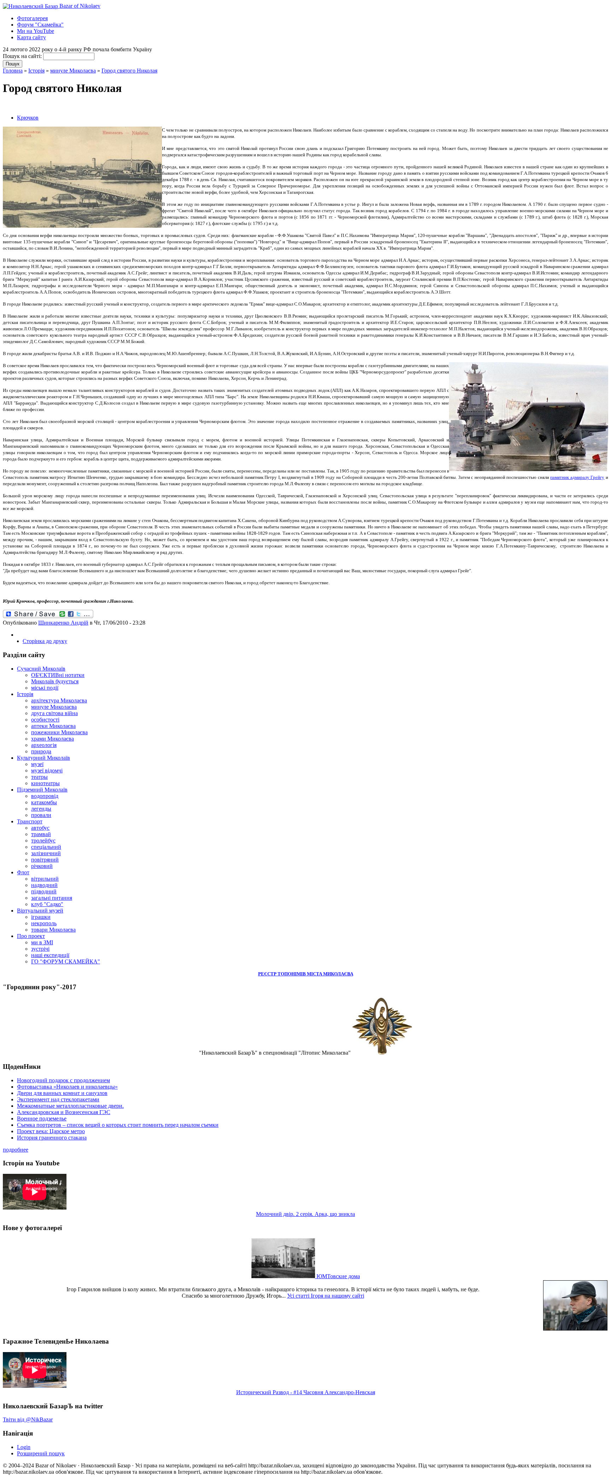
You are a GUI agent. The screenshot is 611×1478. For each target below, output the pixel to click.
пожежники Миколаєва (59, 732)
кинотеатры (45, 783)
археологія (44, 745)
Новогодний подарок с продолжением (63, 1080)
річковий (42, 866)
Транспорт (29, 821)
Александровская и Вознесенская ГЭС (63, 1112)
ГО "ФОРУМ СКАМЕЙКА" (65, 961)
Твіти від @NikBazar (28, 1419)
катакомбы (44, 802)
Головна (13, 71)
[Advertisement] (85, 105)
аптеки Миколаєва (53, 726)
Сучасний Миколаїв (41, 669)
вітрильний (45, 879)
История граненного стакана (52, 1138)
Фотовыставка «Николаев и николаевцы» (67, 1087)
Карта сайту (31, 37)
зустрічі (40, 949)
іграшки (41, 917)
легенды (41, 809)
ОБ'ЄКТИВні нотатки (58, 675)
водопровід (44, 796)
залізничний (46, 853)
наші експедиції (50, 955)
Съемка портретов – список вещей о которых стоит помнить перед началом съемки (118, 1125)
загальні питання (51, 898)
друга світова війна (54, 713)
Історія (36, 71)
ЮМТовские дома (337, 1276)
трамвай (41, 834)
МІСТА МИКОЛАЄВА (330, 973)
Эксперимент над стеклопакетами (58, 1099)
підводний (44, 891)
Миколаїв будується (54, 681)
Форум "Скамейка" (40, 25)
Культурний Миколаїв (43, 758)
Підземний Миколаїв (42, 790)
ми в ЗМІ (42, 942)
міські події (44, 688)
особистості (45, 720)
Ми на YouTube (35, 31)
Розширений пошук (41, 1453)
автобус (40, 828)
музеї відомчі (47, 770)
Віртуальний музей (40, 911)
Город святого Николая (129, 71)
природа (41, 751)
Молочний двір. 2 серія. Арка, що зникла (305, 1214)
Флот (23, 872)
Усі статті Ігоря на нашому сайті (325, 1296)
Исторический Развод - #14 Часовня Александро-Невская (305, 1392)
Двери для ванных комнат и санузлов (62, 1093)
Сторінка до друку (45, 641)
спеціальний (46, 847)
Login (23, 1447)
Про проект (31, 936)
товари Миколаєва (53, 930)
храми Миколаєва (52, 739)
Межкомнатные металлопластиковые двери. (70, 1106)
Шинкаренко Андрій (63, 623)
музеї (37, 764)
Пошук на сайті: (23, 56)
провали (41, 815)
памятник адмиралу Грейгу (577, 477)
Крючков (28, 118)
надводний (44, 885)
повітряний (45, 860)
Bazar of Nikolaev (79, 6)
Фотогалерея (32, 18)
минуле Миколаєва (73, 71)
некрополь (44, 923)
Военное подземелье (41, 1118)
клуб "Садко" (47, 904)
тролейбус (43, 840)
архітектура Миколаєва (59, 700)
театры (39, 777)
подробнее (15, 1150)
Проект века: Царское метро (51, 1131)
